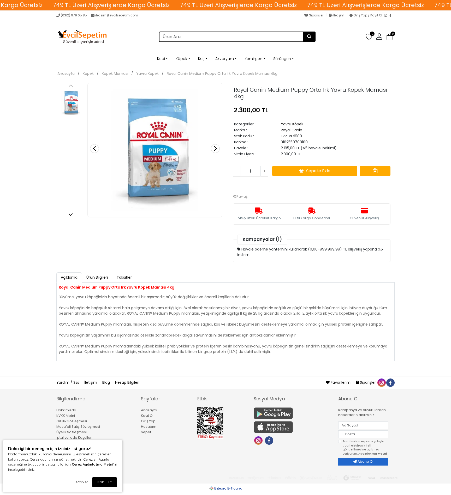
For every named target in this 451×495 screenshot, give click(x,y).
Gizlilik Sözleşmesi (71, 421)
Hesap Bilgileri (127, 382)
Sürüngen (282, 58)
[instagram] (381, 382)
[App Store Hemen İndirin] (293, 427)
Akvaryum (224, 58)
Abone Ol (365, 461)
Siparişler (316, 15)
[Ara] (309, 37)
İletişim (339, 15)
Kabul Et (104, 482)
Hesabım (148, 426)
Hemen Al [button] (311, 184)
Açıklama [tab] (69, 277)
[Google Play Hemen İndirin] (293, 413)
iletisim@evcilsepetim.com (116, 15)
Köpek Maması (115, 73)
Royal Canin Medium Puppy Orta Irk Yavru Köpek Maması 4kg (222, 73)
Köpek (181, 58)
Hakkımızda (66, 410)
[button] (389, 37)
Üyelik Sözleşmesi (71, 432)
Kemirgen (253, 58)
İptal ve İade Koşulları (74, 437)
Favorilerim (341, 382)
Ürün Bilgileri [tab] (97, 277)
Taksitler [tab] (124, 277)
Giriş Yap (148, 421)
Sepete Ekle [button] (318, 171)
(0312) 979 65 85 (74, 15)
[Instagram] (386, 15)
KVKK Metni (65, 415)
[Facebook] (392, 15)
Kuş (201, 58)
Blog (106, 382)
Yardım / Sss (68, 382)
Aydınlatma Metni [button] (372, 453)
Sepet (146, 432)
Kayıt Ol (147, 415)
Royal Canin (291, 130)
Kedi (161, 58)
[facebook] (390, 382)
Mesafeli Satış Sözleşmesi (78, 426)
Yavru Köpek (147, 73)
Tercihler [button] (81, 482)
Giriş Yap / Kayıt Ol (368, 15)
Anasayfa (66, 73)
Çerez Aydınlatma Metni (92, 464)
